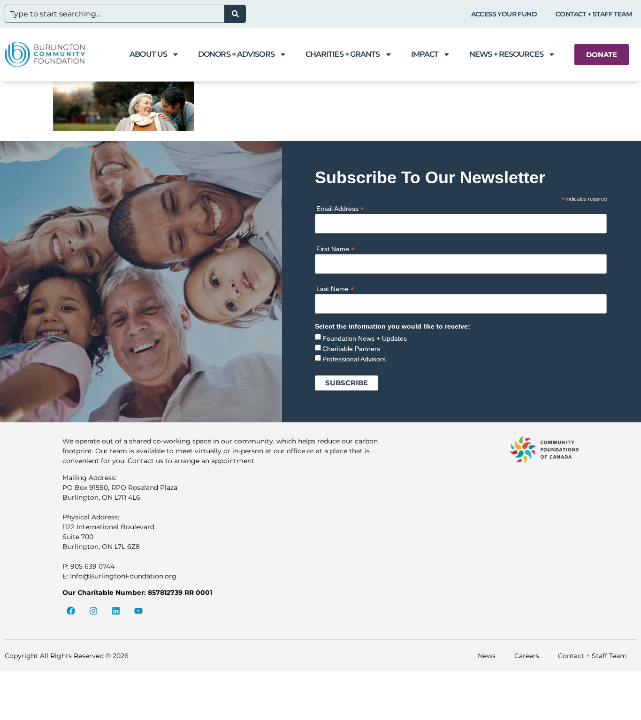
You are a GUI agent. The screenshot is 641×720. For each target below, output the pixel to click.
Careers (526, 656)
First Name (335, 249)
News (487, 656)
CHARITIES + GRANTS (342, 54)
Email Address (340, 208)
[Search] (235, 14)
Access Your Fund (504, 14)
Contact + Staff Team (594, 14)
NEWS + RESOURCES (506, 54)
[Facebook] (70, 610)
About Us (148, 54)
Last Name (335, 288)
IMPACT (425, 54)
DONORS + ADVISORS (236, 54)
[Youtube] (138, 610)
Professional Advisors (354, 359)
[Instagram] (93, 610)
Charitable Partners (351, 348)
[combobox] (115, 14)
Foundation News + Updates (364, 338)
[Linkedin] (115, 610)
